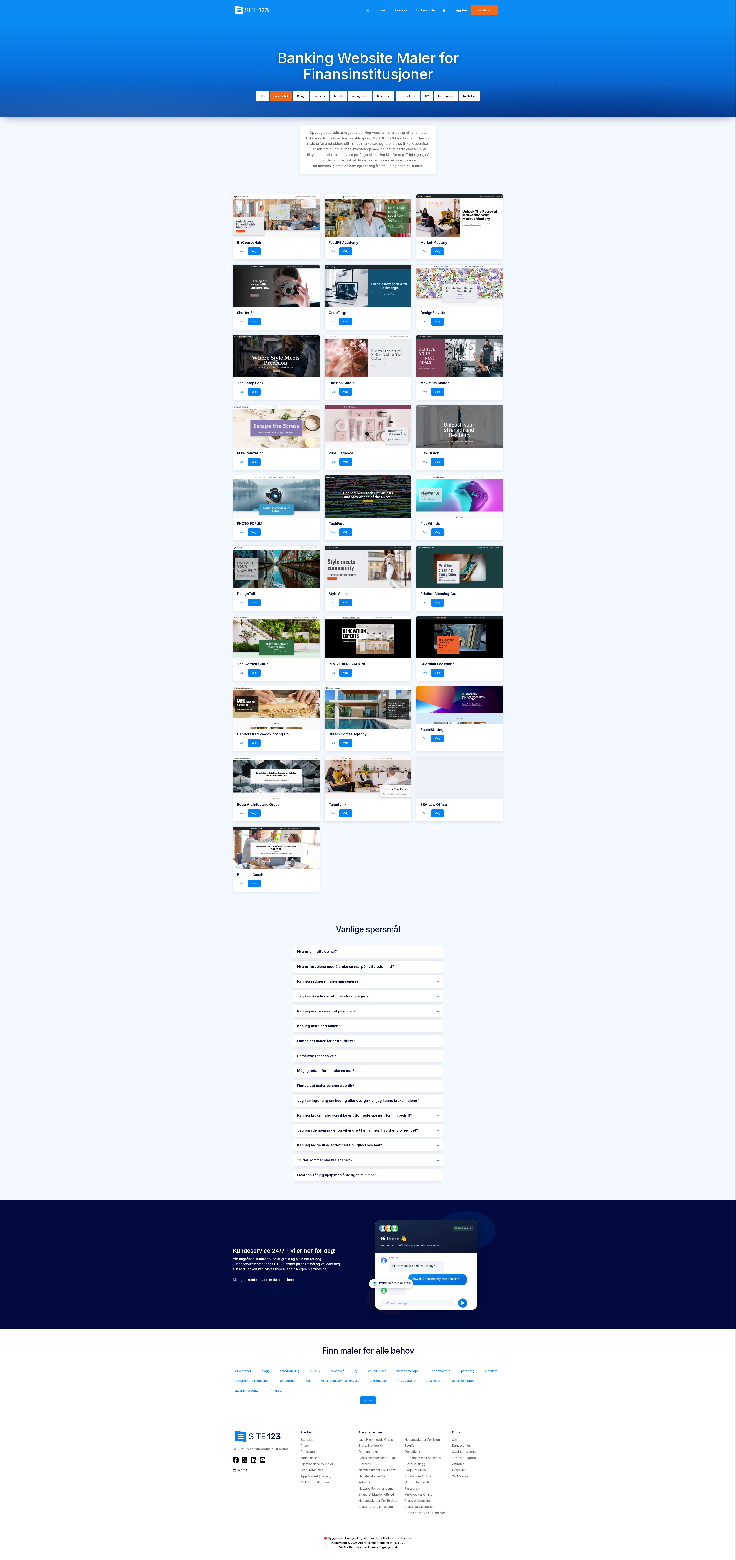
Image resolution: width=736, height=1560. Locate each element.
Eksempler (401, 10)
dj (356, 1371)
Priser (381, 10)
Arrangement (360, 96)
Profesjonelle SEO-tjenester (424, 1513)
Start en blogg (414, 1464)
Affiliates (458, 1464)
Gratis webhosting (417, 1500)
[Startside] (367, 10)
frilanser (276, 1390)
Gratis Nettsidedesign (419, 1507)
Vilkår (342, 1547)
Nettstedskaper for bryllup (378, 1500)
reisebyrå (337, 1371)
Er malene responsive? (316, 1056)
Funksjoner (309, 1452)
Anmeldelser (310, 1458)
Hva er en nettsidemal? (317, 952)
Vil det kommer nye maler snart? (324, 1160)
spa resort (434, 1381)
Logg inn (460, 10)
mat (308, 1381)
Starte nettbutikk (370, 1445)
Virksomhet (281, 96)
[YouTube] (263, 1460)
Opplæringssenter (465, 1452)
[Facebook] (236, 1460)
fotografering (289, 1371)
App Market (316, 1476)
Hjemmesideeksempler (317, 1464)
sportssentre (441, 1371)
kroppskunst (407, 1381)
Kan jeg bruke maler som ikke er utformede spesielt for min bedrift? (354, 1115)
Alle (263, 96)
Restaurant (383, 96)
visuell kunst (377, 1371)
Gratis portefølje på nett (375, 1507)
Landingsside (446, 96)
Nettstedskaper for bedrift (377, 1470)
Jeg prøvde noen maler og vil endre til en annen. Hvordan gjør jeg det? (357, 1130)
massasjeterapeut (408, 1371)
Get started (484, 10)
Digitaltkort (412, 1452)
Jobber (464, 1458)
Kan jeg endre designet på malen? (326, 1011)
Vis (241, 251)
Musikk (338, 96)
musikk (315, 1371)
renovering (287, 1381)
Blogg (300, 96)
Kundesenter (461, 1445)
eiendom (491, 1371)
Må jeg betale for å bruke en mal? (325, 1071)
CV (427, 96)
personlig (467, 1371)
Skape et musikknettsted (376, 1494)
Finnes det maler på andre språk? (325, 1086)
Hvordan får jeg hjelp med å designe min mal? (336, 1175)
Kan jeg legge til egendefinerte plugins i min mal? (339, 1145)
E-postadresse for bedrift (422, 1458)
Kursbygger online (417, 1476)
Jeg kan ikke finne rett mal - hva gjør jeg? (332, 996)
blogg (265, 1371)
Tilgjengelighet (388, 1547)
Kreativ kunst (408, 96)
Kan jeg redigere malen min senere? (328, 981)
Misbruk (371, 1547)
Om (454, 1439)
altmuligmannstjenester (251, 1381)
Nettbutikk (469, 96)
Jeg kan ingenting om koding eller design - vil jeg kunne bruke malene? (358, 1101)
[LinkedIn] (254, 1460)
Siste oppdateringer (315, 1482)
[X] (245, 1460)
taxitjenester (378, 1381)
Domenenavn (368, 1452)
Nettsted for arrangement (377, 1488)
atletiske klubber (464, 1381)
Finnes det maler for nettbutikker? (326, 1041)
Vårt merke (460, 1476)
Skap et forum (415, 1470)
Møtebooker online (418, 1494)
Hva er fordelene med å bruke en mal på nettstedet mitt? (345, 966)
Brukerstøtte (425, 10)
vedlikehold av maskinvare (340, 1381)
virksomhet (243, 1371)
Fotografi (319, 96)
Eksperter (459, 1470)
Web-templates (312, 1470)
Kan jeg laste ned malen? (318, 1026)
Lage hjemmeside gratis (375, 1439)
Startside (307, 1439)
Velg (254, 251)
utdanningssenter (247, 1390)
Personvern (356, 1547)
